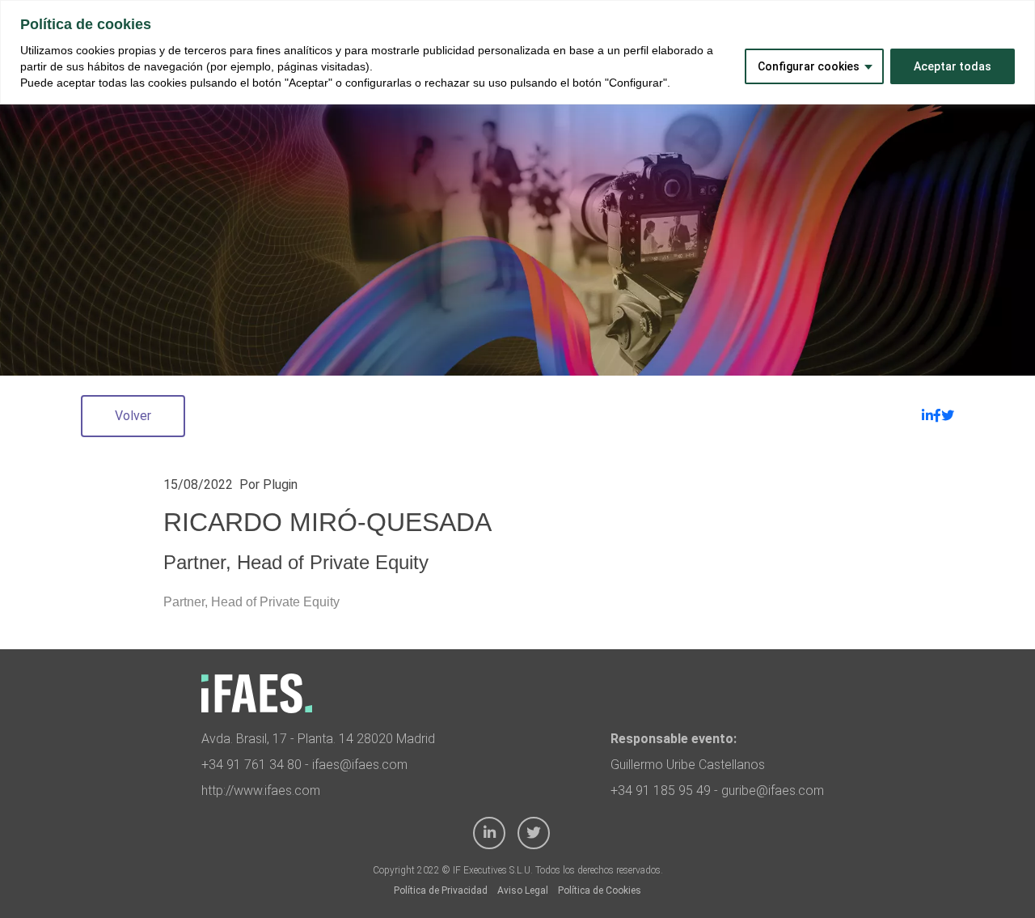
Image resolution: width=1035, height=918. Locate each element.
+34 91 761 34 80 (251, 764)
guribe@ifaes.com (772, 790)
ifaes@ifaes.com (360, 764)
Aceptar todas (952, 66)
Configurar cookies (809, 66)
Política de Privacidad (441, 890)
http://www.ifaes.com (260, 790)
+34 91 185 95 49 (660, 790)
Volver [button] (133, 415)
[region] (517, 52)
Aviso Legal (522, 890)
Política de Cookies (599, 890)
